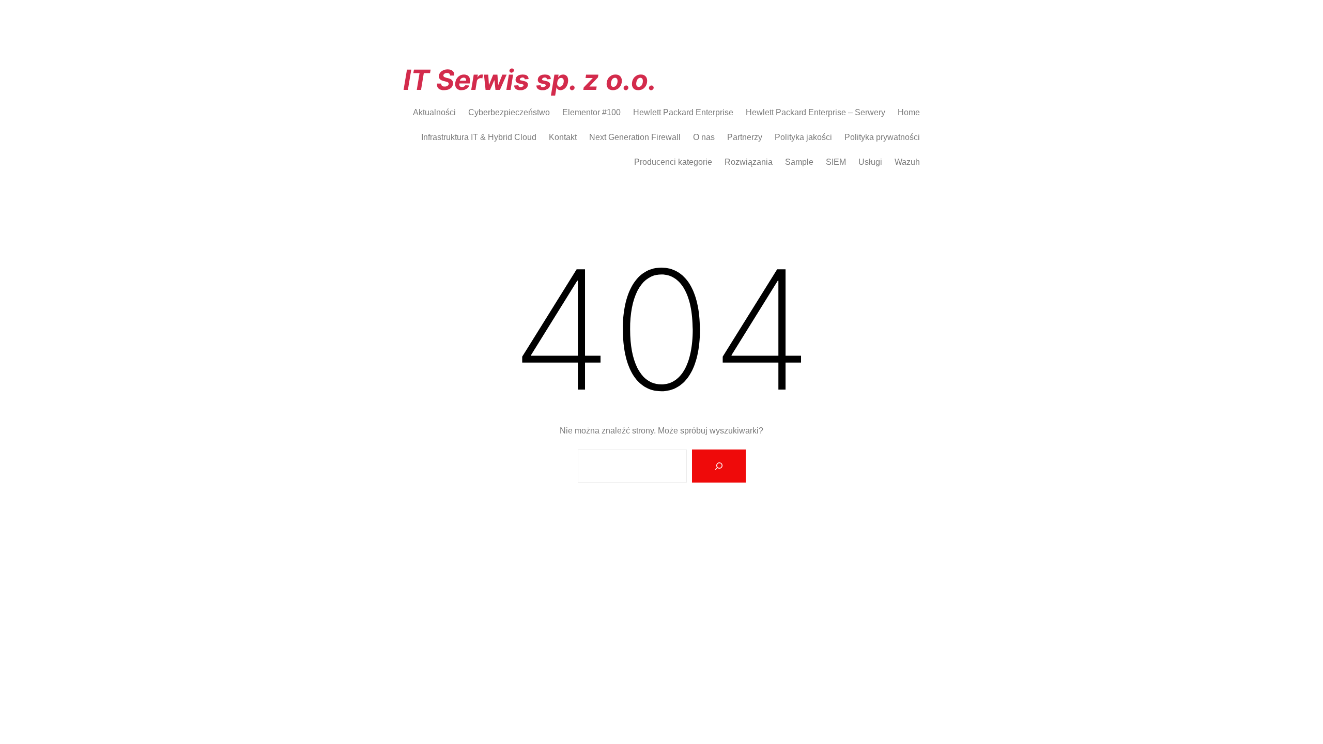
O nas (704, 137)
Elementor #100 (591, 112)
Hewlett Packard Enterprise (683, 112)
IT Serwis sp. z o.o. (529, 80)
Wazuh (907, 162)
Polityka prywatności (882, 137)
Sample (799, 162)
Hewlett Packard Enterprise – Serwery (815, 112)
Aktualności (434, 112)
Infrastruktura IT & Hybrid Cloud (478, 137)
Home (909, 112)
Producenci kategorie (673, 162)
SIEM (836, 162)
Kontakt (563, 137)
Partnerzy (744, 137)
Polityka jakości (803, 137)
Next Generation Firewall (635, 137)
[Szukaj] (719, 466)
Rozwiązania (749, 162)
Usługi (870, 162)
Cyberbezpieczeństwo (509, 112)
